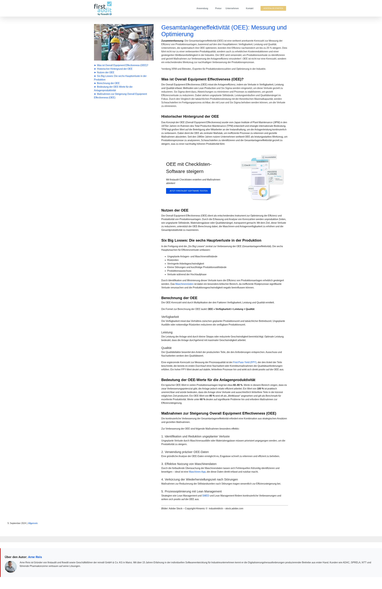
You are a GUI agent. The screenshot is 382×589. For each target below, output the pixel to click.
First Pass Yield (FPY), (245, 362)
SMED (205, 495)
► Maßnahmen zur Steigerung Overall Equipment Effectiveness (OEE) (120, 96)
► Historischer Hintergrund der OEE (113, 69)
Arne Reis (35, 557)
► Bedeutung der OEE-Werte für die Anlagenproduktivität (113, 89)
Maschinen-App (197, 471)
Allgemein (33, 523)
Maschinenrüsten (184, 284)
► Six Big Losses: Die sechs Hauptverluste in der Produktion (120, 78)
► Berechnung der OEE (107, 83)
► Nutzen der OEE (104, 72)
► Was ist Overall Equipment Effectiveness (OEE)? (121, 65)
